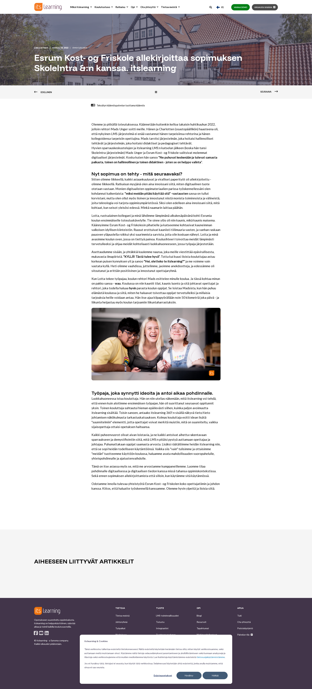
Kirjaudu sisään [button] (263, 7)
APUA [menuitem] (240, 608)
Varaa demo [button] (240, 7)
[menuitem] (91, 7)
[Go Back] (156, 92)
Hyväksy (189, 675)
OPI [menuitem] (199, 608)
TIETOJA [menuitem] (120, 608)
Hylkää (215, 675)
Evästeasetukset (163, 675)
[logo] (47, 611)
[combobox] (220, 7)
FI (222, 7)
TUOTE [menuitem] (160, 608)
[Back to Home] (48, 7)
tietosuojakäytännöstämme (211, 657)
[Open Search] (210, 7)
